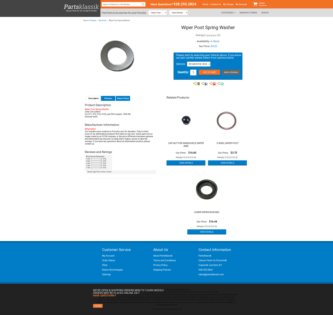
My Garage (228, 4)
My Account (241, 4)
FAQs (104, 265)
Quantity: (183, 72)
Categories (227, 12)
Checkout (263, 4)
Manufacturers (248, 12)
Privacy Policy (160, 265)
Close (98, 306)
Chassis (93, 20)
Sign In (264, 12)
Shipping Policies (162, 269)
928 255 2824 (205, 269)
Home (205, 4)
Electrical (102, 20)
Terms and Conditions (164, 260)
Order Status (108, 260)
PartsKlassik (204, 255)
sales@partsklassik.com (211, 274)
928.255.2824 (184, 4)
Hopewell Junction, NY (210, 265)
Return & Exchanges (112, 269)
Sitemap (106, 274)
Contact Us (215, 4)
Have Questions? (162, 4)
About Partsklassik (162, 255)
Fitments (108, 98)
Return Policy (123, 98)
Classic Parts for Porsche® (212, 260)
